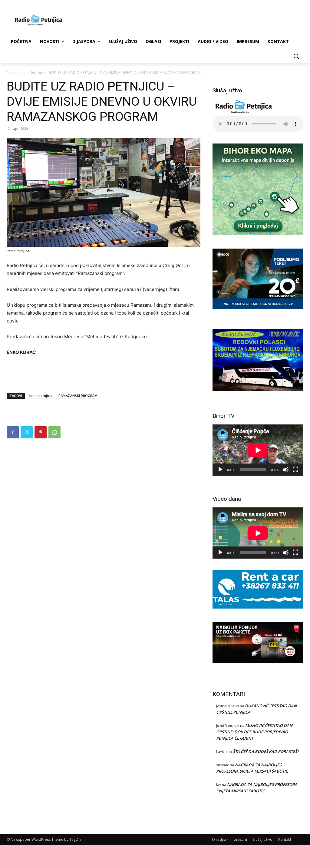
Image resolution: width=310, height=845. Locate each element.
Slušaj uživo (262, 839)
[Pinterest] (41, 432)
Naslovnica (16, 72)
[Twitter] (27, 432)
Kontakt (284, 839)
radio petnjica (40, 395)
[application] (258, 450)
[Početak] (220, 470)
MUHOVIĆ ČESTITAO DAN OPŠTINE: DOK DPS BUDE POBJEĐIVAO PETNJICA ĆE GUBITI (254, 732)
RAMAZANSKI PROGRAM (77, 395)
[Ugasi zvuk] (286, 470)
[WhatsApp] (54, 432)
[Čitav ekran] (295, 470)
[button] (296, 56)
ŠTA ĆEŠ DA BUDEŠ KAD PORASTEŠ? (266, 751)
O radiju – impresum (229, 839)
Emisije (37, 72)
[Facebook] (13, 432)
